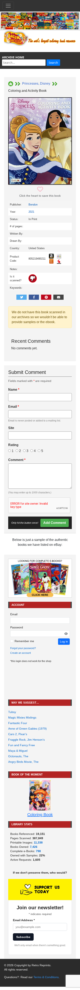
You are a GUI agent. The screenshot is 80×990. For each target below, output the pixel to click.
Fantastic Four (17, 723)
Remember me (24, 641)
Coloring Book (40, 814)
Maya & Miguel (17, 750)
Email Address (24, 920)
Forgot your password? (23, 648)
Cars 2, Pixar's (17, 734)
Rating (13, 445)
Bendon (33, 204)
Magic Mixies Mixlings (22, 717)
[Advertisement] (40, 681)
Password (16, 627)
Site (11, 428)
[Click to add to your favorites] (40, 189)
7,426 (33, 846)
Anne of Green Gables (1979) (27, 728)
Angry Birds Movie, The (23, 761)
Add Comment (54, 523)
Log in (64, 641)
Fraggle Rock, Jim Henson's (26, 739)
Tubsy (12, 712)
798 (38, 851)
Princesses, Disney (36, 83)
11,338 (38, 842)
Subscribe (23, 937)
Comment (16, 460)
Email (13, 406)
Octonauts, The (18, 756)
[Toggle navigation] (8, 6)
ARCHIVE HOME (13, 57)
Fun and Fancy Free (21, 745)
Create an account (20, 653)
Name (13, 389)
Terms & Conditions (46, 977)
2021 (31, 211)
